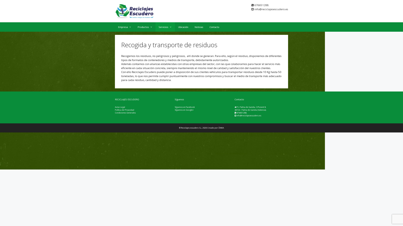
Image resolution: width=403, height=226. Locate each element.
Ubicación (183, 27)
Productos (143, 27)
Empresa (123, 27)
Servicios (163, 27)
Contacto (214, 27)
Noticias (199, 27)
